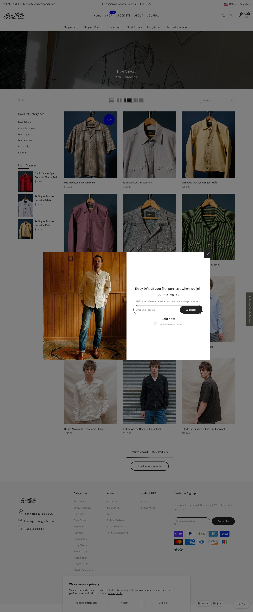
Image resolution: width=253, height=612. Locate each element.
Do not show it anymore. (171, 323)
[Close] (208, 253)
